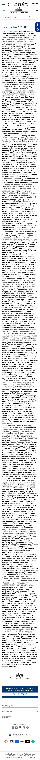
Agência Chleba (29, 754)
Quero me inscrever (20, 694)
